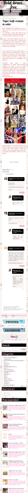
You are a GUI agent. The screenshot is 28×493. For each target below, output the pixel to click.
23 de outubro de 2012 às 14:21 (15, 214)
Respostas (11, 193)
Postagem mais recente (6, 315)
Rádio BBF (6, 372)
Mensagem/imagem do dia (9, 366)
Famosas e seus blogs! (13, 479)
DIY (5, 362)
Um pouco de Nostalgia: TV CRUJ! (15, 443)
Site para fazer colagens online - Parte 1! (16, 405)
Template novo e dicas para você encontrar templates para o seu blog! (16, 461)
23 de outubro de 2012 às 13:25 (16, 179)
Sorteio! (10, 434)
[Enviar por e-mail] (3, 171)
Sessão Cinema (7, 378)
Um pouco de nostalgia (8, 385)
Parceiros (16, 11)
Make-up (6, 365)
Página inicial (14, 315)
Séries (5, 377)
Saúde (5, 375)
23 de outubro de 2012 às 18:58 (18, 232)
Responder (21, 192)
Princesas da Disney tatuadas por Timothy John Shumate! (15, 425)
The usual (6, 383)
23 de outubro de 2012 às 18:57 (18, 198)
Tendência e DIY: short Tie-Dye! (15, 470)
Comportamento (7, 359)
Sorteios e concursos (8, 380)
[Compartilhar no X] (6, 171)
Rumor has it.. (7, 374)
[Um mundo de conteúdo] (2, 341)
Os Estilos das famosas (9, 371)
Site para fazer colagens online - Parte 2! (16, 452)
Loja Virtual (6, 363)
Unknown (11, 248)
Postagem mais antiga (22, 315)
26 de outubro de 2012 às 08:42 (18, 272)
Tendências (6, 382)
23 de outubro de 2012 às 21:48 (15, 248)
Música (12, 169)
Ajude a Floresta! (11, 14)
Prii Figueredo (12, 213)
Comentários (8, 395)
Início (6, 11)
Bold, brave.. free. (14, 5)
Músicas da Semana (8, 369)
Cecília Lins (11, 178)
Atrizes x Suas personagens (10, 357)
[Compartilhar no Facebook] (8, 171)
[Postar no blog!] (4, 171)
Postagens (7, 393)
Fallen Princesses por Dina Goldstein (16, 488)
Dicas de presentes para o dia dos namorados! (13, 360)
